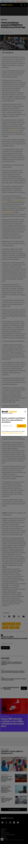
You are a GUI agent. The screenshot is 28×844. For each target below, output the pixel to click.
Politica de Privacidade (8, 433)
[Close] (25, 411)
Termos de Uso (19, 433)
